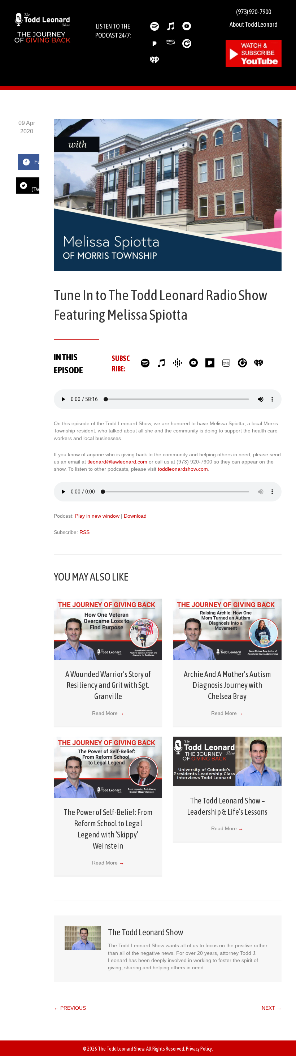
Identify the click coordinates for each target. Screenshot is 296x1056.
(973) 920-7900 (253, 12)
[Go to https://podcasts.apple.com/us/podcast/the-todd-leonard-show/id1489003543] (170, 26)
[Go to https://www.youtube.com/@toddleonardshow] (186, 27)
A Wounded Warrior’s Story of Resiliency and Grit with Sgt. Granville (108, 685)
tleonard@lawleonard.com (117, 462)
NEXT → (272, 1008)
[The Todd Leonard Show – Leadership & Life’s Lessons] (227, 761)
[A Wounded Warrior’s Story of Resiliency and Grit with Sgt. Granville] (108, 629)
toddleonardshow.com (183, 469)
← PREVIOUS (70, 1008)
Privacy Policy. (199, 1049)
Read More (108, 713)
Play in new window (97, 516)
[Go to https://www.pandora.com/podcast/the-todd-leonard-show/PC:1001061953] (154, 43)
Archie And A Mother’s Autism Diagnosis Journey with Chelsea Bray (227, 685)
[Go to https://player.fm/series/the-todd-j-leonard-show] (186, 43)
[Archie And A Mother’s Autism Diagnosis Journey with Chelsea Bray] (227, 629)
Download (135, 516)
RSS (84, 532)
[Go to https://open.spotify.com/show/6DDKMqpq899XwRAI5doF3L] (154, 26)
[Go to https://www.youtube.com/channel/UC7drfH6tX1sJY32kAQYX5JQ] (193, 363)
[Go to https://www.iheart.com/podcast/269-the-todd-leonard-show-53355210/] (154, 59)
